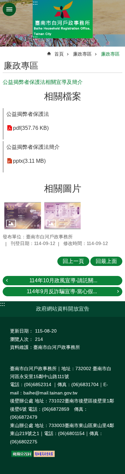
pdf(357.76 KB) (31, 128)
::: (35, 3)
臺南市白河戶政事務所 (63, 19)
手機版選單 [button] (9, 9)
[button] (22, 215)
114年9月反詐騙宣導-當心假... (62, 291)
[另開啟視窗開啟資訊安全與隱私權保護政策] (44, 455)
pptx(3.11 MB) (29, 161)
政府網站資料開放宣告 (62, 309)
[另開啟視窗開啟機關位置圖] (21, 455)
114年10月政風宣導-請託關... (63, 280)
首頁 (59, 54)
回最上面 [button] (106, 261)
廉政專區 (82, 54)
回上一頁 (73, 261)
